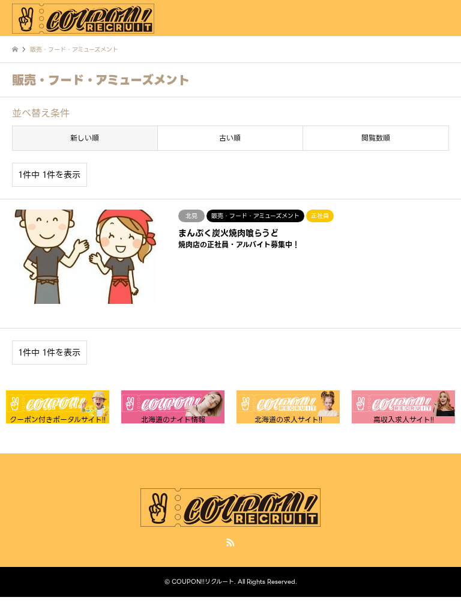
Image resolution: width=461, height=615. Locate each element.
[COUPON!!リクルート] (83, 17)
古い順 (230, 138)
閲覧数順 (375, 138)
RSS (230, 542)
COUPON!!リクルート (203, 582)
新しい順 (84, 138)
